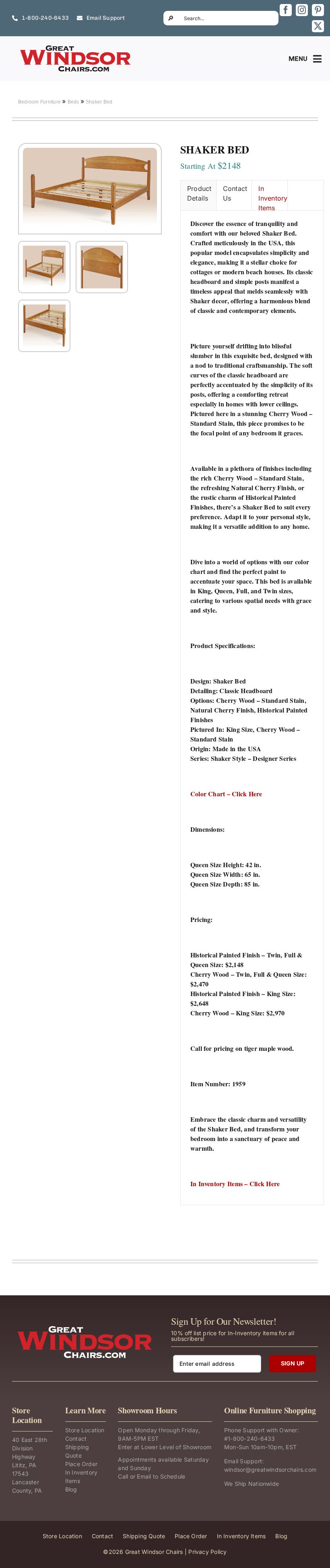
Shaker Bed (99, 102)
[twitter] (318, 26)
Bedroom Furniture (40, 102)
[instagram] (302, 10)
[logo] (76, 47)
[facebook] (286, 10)
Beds (74, 102)
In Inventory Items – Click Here (235, 1183)
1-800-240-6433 (251, 1438)
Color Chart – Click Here (226, 793)
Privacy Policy (207, 1551)
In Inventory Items (272, 197)
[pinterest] (318, 10)
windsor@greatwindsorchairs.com (270, 1469)
